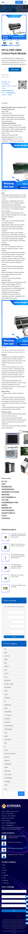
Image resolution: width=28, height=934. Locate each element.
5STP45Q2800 (8, 510)
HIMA (7, 74)
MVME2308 (7, 487)
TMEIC (6, 767)
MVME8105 (7, 508)
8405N (4, 505)
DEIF (5, 670)
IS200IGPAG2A (8, 489)
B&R (5, 663)
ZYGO (6, 785)
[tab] (14, 102)
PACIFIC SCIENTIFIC (10, 753)
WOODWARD (8, 778)
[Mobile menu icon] (25, 2)
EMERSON (7, 680)
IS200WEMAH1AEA (10, 502)
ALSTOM (6, 656)
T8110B (5, 500)
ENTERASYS (7, 687)
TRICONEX (7, 771)
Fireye (6, 694)
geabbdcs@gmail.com (8, 90)
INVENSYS (7, 719)
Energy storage (8, 684)
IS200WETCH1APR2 (10, 492)
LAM (5, 733)
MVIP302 (6, 495)
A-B (5, 649)
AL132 (4, 481)
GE (5, 701)
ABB (5, 652)
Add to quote (15, 69)
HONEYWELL (8, 712)
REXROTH (7, 760)
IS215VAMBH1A (9, 497)
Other (6, 750)
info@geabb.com (10, 92)
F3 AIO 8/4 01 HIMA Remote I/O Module (18, 586)
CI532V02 (6, 518)
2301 (4, 484)
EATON (6, 673)
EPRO (5, 691)
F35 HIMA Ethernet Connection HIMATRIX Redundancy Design (16, 566)
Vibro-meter (7, 774)
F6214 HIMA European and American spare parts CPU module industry (17, 556)
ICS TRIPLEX (7, 715)
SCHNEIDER (7, 764)
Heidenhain (7, 705)
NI (5, 746)
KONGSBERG (8, 729)
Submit (14, 636)
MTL (5, 743)
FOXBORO (7, 698)
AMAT (6, 659)
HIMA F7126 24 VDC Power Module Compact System (18, 545)
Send (14, 910)
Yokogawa (7, 781)
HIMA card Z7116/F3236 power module (17, 575)
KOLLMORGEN (8, 726)
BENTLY (6, 666)
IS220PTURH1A (8, 513)
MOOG (6, 736)
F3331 (4, 516)
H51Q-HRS (6, 77)
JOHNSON (7, 722)
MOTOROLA (7, 740)
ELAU (5, 677)
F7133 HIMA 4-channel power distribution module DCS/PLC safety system (18, 535)
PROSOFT (7, 757)
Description (5, 103)
